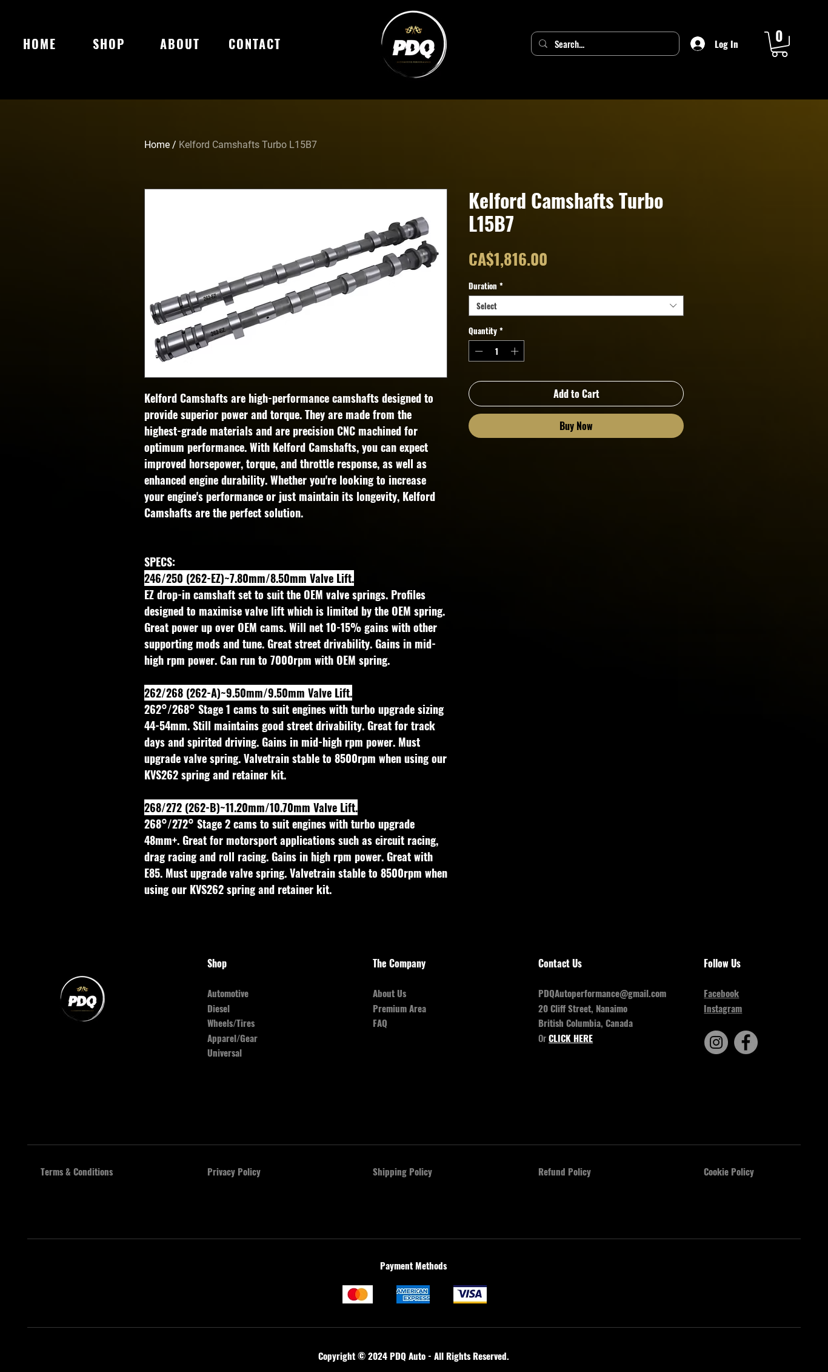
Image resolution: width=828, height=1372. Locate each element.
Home (157, 144)
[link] (779, 44)
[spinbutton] (497, 351)
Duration (486, 286)
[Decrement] (477, 351)
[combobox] (576, 305)
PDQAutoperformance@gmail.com (602, 993)
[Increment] (516, 351)
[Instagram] (716, 1042)
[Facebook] (746, 1042)
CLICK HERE (571, 1037)
